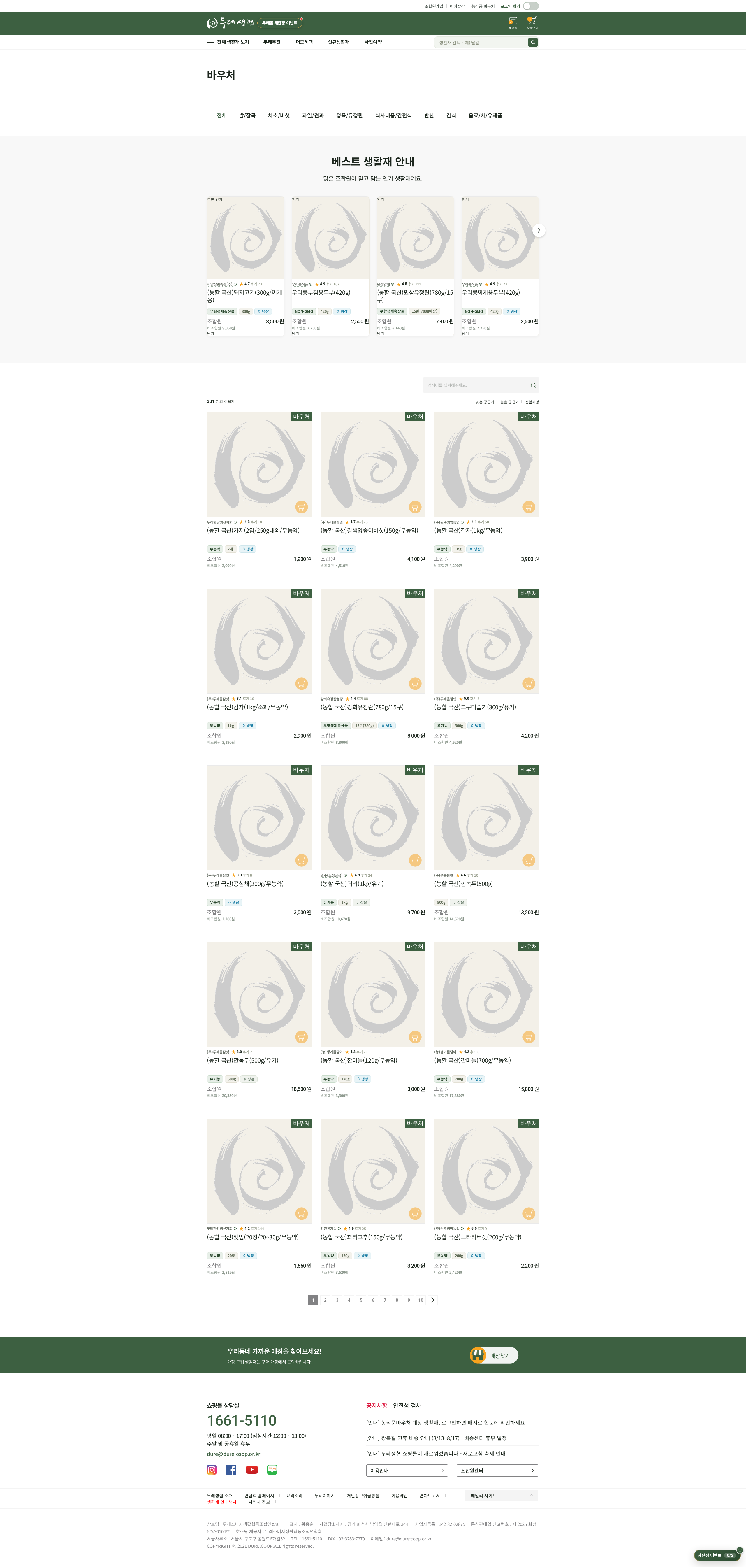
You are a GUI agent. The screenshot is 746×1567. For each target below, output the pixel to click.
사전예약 (373, 42)
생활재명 (532, 402)
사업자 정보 (259, 1502)
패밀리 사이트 (484, 1495)
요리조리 (294, 1495)
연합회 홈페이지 (259, 1495)
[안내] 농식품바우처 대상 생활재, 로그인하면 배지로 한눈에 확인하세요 (445, 1422)
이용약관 (399, 1495)
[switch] (531, 6)
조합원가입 (434, 6)
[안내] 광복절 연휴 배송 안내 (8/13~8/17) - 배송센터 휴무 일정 (436, 1438)
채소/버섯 (279, 115)
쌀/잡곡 (247, 115)
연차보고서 (430, 1495)
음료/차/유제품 (485, 115)
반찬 (429, 115)
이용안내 (379, 1470)
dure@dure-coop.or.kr (233, 1453)
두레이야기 (324, 1495)
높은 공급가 (509, 402)
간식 (451, 115)
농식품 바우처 (483, 6)
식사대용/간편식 (393, 115)
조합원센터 (472, 1470)
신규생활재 (338, 42)
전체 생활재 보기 (233, 42)
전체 (222, 115)
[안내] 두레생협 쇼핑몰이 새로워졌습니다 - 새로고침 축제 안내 (436, 1453)
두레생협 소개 (220, 1495)
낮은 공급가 (485, 402)
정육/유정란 (349, 115)
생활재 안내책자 (222, 1502)
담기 (210, 333)
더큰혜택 (304, 42)
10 (420, 1300)
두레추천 (272, 42)
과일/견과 (313, 115)
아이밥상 (457, 6)
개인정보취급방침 (363, 1495)
